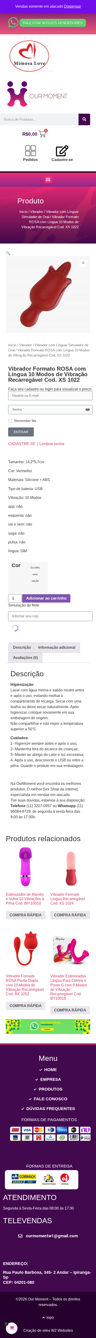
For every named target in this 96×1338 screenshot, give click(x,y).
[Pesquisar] (84, 119)
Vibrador (36, 212)
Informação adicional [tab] (56, 647)
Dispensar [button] (72, 6)
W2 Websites (62, 1330)
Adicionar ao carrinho (46, 598)
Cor (16, 565)
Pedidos (30, 160)
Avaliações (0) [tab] (25, 658)
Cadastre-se (62, 160)
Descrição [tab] (22, 647)
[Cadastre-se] (62, 150)
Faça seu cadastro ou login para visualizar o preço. (50, 389)
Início (23, 212)
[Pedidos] (30, 150)
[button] (48, 179)
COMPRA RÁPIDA (26, 915)
